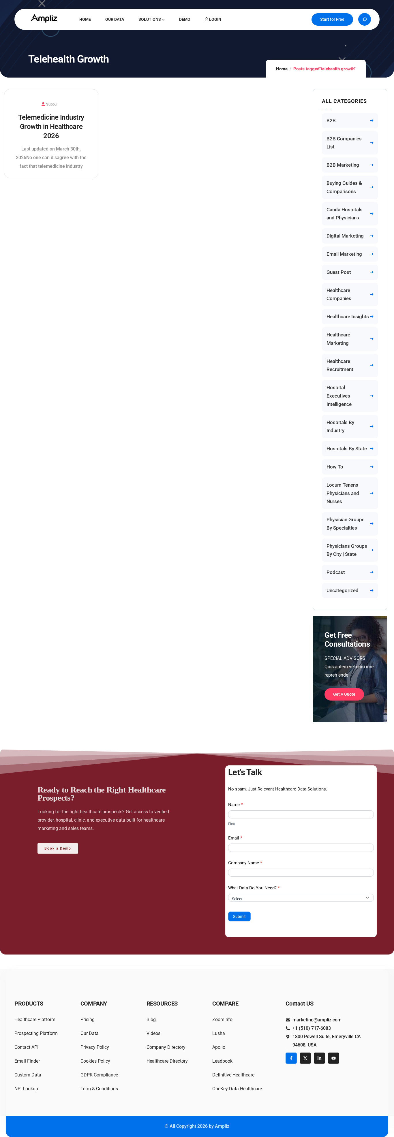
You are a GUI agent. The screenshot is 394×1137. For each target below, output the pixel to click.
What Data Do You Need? (254, 888)
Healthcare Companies (339, 294)
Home (282, 68)
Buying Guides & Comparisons (344, 187)
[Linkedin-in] (319, 1058)
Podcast (336, 572)
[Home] (45, 18)
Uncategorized (343, 590)
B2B (331, 120)
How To (335, 467)
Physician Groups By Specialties (346, 524)
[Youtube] (333, 1058)
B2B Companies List (344, 143)
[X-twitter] (305, 1058)
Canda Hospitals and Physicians (345, 214)
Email (235, 838)
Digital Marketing (345, 236)
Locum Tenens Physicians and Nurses (343, 493)
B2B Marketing (343, 165)
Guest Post (339, 272)
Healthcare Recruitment (340, 365)
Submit (239, 916)
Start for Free (332, 19)
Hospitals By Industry (340, 426)
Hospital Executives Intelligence (339, 396)
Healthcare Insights (348, 316)
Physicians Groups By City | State (347, 550)
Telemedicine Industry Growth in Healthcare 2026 (51, 126)
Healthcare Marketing (338, 339)
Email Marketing (344, 254)
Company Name (245, 862)
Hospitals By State (347, 448)
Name (235, 804)
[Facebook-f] (291, 1058)
